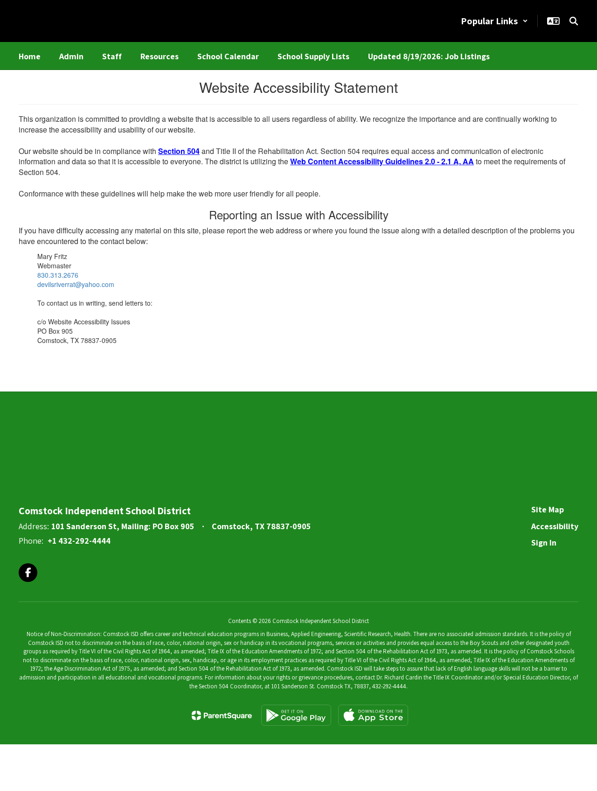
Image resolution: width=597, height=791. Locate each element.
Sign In (543, 542)
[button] (494, 21)
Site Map (547, 509)
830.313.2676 (57, 275)
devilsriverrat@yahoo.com (75, 284)
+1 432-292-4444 (79, 540)
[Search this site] (573, 21)
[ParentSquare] (221, 715)
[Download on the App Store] (373, 715)
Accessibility (554, 526)
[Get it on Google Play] (296, 715)
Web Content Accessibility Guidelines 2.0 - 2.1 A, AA (382, 161)
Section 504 (179, 151)
